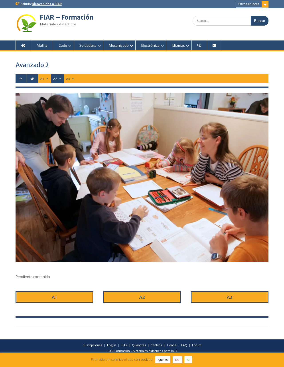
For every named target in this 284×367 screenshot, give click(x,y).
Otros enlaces (248, 4)
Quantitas (139, 345)
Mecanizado (119, 45)
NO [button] (177, 360)
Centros (156, 345)
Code (63, 45)
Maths (42, 45)
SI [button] (188, 360)
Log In (111, 345)
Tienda (171, 345)
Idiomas (178, 45)
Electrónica (150, 45)
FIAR (124, 345)
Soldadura (87, 45)
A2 (55, 79)
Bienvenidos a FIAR (47, 4)
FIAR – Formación (66, 17)
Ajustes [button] (163, 360)
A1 (42, 79)
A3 (68, 79)
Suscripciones (92, 345)
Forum (196, 345)
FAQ (184, 345)
